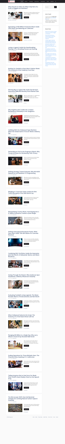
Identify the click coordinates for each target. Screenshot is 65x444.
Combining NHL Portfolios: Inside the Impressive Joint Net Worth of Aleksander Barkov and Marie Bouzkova (23, 254)
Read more (26, 17)
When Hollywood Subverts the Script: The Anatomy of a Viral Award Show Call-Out (21, 316)
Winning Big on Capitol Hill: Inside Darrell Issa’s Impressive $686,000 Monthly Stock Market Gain (23, 90)
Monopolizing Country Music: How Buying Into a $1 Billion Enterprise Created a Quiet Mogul (23, 212)
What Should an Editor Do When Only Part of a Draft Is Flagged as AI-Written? (23, 7)
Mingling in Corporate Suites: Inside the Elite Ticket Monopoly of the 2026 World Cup (22, 192)
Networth (52, 1)
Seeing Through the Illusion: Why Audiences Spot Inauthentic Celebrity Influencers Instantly (24, 275)
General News (36, 1)
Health (48, 1)
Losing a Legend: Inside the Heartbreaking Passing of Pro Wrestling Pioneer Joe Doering (22, 48)
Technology (31, 1)
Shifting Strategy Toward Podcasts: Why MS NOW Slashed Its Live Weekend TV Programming (24, 172)
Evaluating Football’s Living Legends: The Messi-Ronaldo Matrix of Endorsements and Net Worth (23, 296)
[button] (55, 1)
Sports (10, 61)
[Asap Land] (11, 1)
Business (26, 1)
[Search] (55, 7)
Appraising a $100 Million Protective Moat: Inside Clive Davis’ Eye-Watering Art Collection (23, 27)
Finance (10, 368)
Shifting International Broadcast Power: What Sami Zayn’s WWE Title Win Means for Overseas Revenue (23, 233)
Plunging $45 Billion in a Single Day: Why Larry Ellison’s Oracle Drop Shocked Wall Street (23, 336)
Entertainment (43, 1)
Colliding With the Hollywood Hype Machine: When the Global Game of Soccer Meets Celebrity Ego (24, 131)
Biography (26, 164)
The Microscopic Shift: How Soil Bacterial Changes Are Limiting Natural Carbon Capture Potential (22, 398)
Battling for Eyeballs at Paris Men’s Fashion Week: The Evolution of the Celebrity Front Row (24, 69)
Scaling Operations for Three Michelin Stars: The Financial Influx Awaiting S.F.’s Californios (23, 356)
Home (22, 1)
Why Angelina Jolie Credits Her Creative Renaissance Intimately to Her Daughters (21, 110)
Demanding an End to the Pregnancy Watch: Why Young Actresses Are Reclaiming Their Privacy (24, 152)
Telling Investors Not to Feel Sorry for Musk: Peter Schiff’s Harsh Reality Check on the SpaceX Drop (23, 377)
